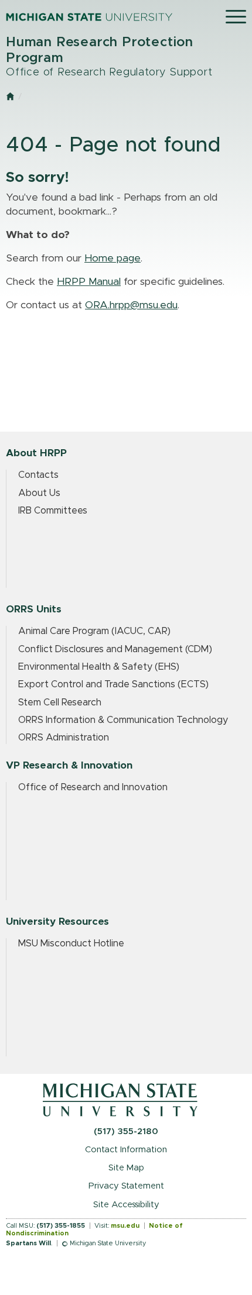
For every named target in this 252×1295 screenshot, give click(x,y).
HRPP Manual (89, 282)
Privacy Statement (126, 1186)
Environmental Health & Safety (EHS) (98, 666)
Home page (112, 258)
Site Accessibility (126, 1204)
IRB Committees (52, 510)
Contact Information (126, 1149)
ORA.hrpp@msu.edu (131, 305)
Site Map (126, 1167)
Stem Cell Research (59, 702)
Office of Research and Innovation (93, 787)
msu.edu (125, 1225)
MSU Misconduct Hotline (71, 943)
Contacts (38, 475)
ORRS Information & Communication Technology (123, 720)
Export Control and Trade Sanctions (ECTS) (113, 684)
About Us (39, 493)
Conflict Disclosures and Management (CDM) (115, 649)
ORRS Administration (63, 737)
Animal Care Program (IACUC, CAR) (94, 631)
